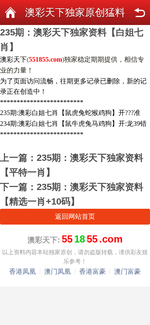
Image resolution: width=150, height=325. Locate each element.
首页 (10, 12)
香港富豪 (92, 271)
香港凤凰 (22, 271)
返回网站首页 (75, 216)
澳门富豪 (127, 271)
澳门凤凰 (57, 271)
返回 (139, 12)
